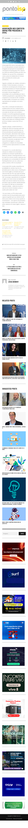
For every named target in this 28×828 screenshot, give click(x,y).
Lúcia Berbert (7, 38)
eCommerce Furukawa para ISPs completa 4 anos (13, 448)
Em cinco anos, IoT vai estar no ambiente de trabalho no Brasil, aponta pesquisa (13, 503)
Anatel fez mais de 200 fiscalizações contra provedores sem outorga (13, 339)
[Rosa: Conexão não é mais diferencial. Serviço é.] (12, 419)
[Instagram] (11, 1)
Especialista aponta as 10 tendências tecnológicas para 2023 (11, 408)
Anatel (5, 244)
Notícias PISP (5, 26)
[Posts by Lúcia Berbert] (3, 38)
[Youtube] (16, 1)
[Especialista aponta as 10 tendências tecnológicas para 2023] (12, 399)
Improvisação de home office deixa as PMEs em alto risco (14, 473)
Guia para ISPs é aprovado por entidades (18, 224)
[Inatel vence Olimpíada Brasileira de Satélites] (12, 514)
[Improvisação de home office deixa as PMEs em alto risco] (12, 462)
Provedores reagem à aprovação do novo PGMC (7, 224)
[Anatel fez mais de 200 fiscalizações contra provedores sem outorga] (12, 330)
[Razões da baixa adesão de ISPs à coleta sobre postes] (12, 350)
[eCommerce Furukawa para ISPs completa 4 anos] (12, 439)
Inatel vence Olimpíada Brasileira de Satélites (11, 522)
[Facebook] (8, 1)
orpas (21, 244)
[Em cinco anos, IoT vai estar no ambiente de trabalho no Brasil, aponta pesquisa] (12, 489)
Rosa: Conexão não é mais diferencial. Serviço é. (14, 427)
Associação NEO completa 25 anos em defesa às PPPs (7, 232)
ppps (24, 244)
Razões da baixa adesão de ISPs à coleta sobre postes (12, 358)
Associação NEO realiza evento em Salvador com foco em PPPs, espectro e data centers (13, 377)
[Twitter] (13, 1)
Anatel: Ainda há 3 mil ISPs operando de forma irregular (12, 319)
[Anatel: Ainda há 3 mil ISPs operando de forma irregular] (12, 311)
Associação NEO (10, 244)
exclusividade (17, 244)
